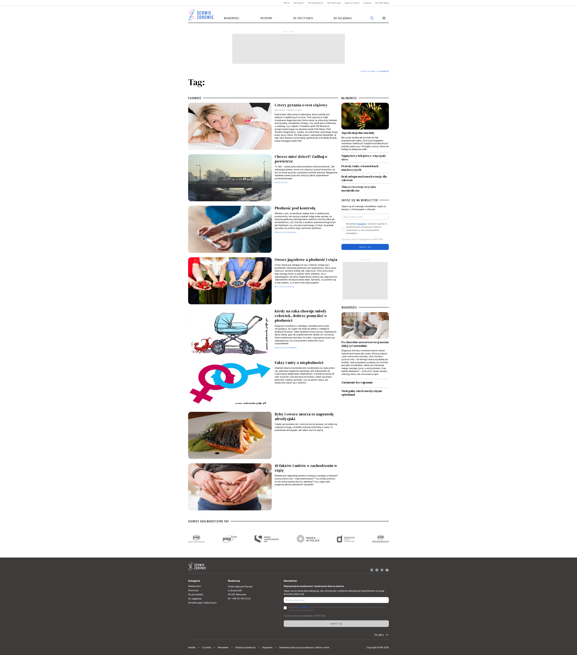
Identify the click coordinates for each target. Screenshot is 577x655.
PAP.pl (286, 3)
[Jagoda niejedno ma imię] (365, 127)
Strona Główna (368, 71)
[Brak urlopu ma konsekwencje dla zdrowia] (365, 178)
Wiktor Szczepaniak (285, 287)
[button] (383, 18)
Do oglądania (343, 18)
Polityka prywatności (245, 647)
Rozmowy (266, 18)
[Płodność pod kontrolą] (263, 230)
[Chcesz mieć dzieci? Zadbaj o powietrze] (263, 178)
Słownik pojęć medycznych (202, 602)
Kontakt (191, 647)
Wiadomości (232, 18)
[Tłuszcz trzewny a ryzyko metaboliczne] (365, 188)
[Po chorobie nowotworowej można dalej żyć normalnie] (365, 345)
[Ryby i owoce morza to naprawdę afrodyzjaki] (263, 436)
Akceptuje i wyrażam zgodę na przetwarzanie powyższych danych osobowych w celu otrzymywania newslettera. (366, 228)
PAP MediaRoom (315, 3)
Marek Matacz (281, 182)
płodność (194, 98)
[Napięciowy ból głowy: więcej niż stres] (365, 157)
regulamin (361, 223)
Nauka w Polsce (352, 3)
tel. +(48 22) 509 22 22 (239, 598)
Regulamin (267, 647)
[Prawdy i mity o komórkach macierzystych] (365, 168)
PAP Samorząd (334, 3)
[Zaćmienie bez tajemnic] (365, 383)
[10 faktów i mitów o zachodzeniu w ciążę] (263, 487)
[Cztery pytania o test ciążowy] (263, 127)
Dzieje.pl (367, 3)
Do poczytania (303, 18)
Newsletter (223, 647)
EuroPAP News (382, 3)
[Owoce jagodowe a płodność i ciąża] (263, 281)
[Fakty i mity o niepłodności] (263, 384)
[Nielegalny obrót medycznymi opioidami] (365, 393)
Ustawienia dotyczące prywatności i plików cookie (304, 647)
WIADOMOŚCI (349, 307)
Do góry (379, 634)
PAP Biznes (299, 3)
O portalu (206, 647)
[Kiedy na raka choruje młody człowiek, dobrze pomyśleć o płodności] (263, 333)
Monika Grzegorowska (286, 232)
